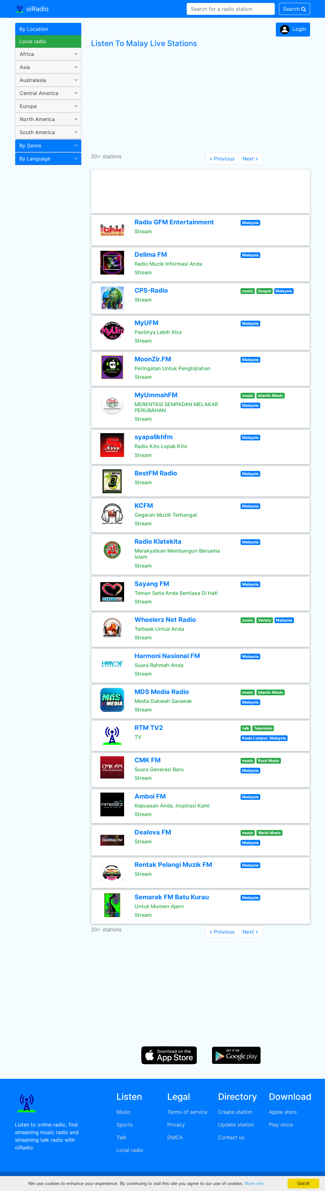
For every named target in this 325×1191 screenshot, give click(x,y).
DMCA (175, 1137)
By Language (34, 158)
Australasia (33, 80)
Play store (281, 1124)
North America (37, 119)
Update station (236, 1124)
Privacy (176, 1124)
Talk (121, 1137)
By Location (33, 29)
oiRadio (36, 9)
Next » (250, 158)
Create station (235, 1112)
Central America (39, 93)
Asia (25, 67)
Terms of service (187, 1112)
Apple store (283, 1112)
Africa (27, 54)
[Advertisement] (46, 268)
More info (254, 1183)
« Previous (222, 158)
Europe (28, 106)
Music (123, 1112)
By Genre (30, 145)
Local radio (32, 41)
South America (37, 132)
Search (292, 9)
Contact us (231, 1137)
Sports (124, 1124)
